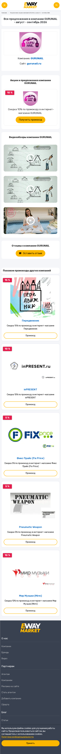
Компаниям (6, 680)
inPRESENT (30, 389)
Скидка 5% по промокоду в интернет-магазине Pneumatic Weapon (30, 533)
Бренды (5, 652)
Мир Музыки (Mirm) (30, 595)
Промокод (30, 335)
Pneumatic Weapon (30, 527)
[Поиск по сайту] (57, 5)
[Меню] (4, 5)
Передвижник (30, 320)
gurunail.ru (34, 63)
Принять (30, 743)
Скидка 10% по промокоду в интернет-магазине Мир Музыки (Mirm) (30, 602)
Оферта (5, 704)
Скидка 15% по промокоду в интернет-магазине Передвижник (30, 327)
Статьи (4, 720)
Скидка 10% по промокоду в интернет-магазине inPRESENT (30, 396)
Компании (4, 12)
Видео (4, 658)
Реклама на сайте (10, 686)
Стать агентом (8, 692)
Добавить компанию (11, 698)
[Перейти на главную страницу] (30, 5)
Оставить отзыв (32, 253)
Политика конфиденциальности (17, 737)
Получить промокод (30, 119)
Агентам (5, 674)
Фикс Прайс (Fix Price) (30, 458)
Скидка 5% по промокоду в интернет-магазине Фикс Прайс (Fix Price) (30, 465)
